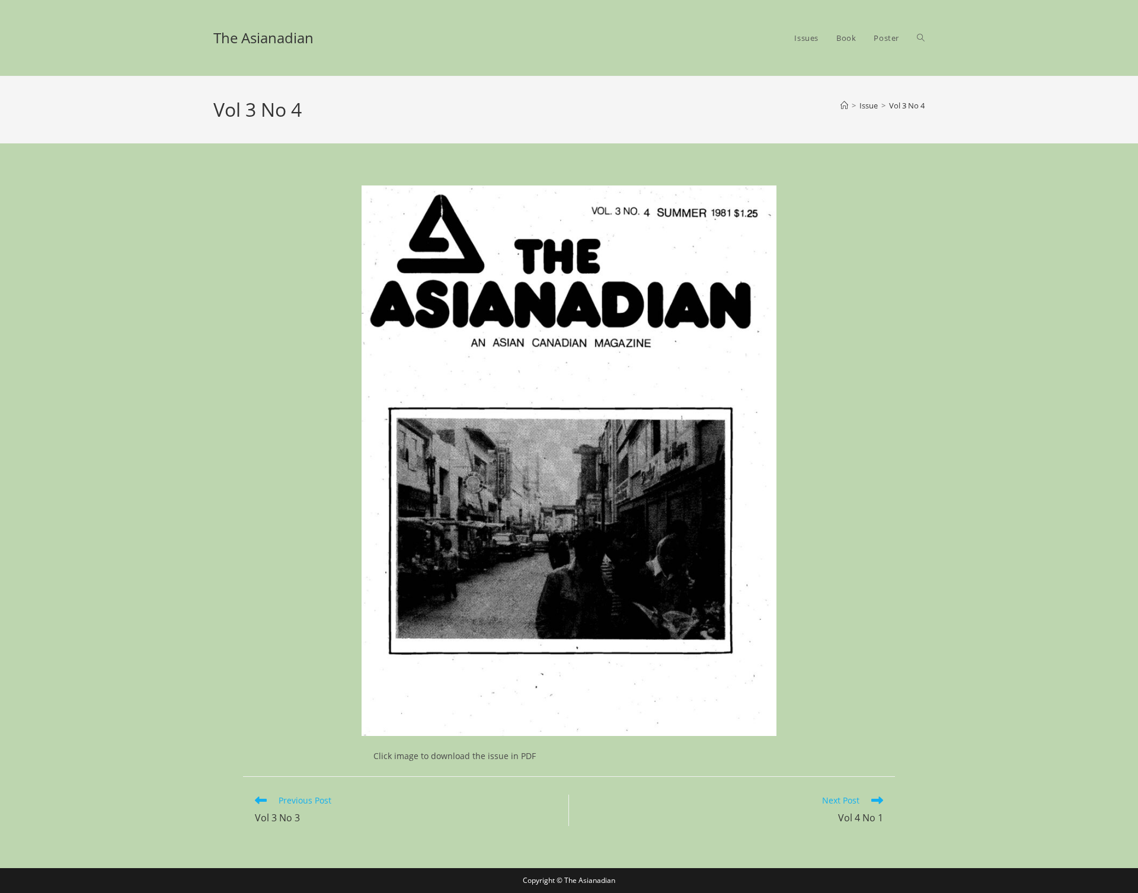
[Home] (844, 105)
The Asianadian (263, 37)
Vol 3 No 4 (907, 105)
